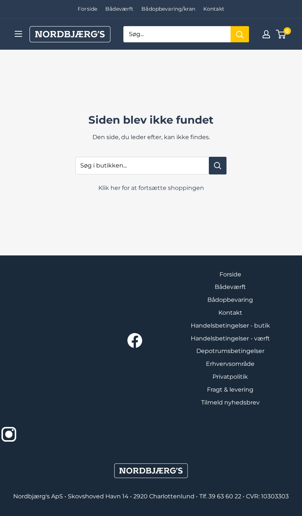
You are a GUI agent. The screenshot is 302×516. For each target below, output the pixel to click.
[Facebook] (135, 340)
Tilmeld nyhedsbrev (230, 402)
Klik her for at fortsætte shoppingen (151, 187)
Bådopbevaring (230, 299)
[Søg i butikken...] (217, 165)
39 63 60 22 (225, 496)
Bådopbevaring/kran (168, 9)
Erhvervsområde (230, 363)
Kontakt (213, 9)
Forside (87, 9)
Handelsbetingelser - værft (230, 338)
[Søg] (240, 34)
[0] (281, 34)
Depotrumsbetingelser (230, 350)
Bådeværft (119, 9)
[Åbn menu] (18, 34)
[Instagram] (9, 434)
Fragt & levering (230, 389)
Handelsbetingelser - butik (230, 325)
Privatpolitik (230, 376)
